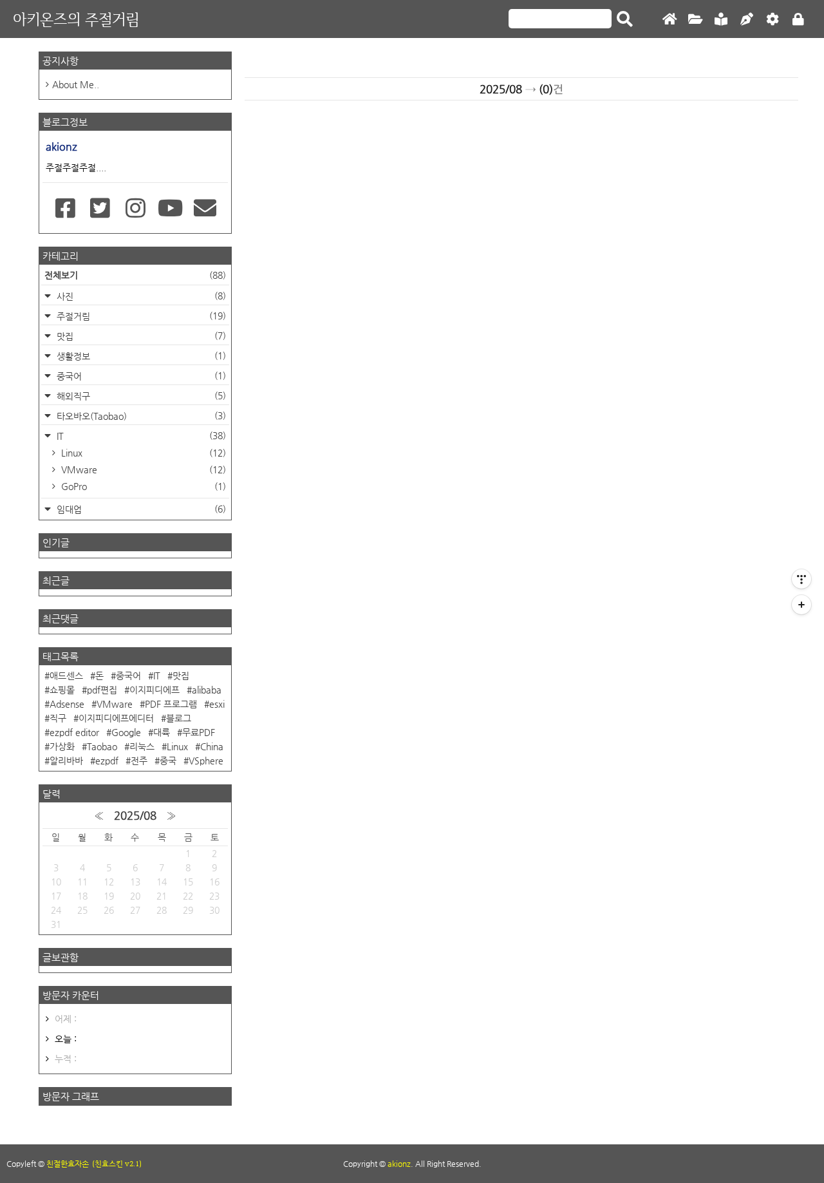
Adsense (67, 704)
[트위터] (100, 209)
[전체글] (695, 19)
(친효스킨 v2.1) (117, 1164)
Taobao (102, 746)
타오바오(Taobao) (140, 415)
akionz (399, 1163)
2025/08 (135, 815)
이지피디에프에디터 (116, 718)
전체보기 (135, 275)
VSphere (206, 760)
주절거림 (140, 315)
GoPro (142, 486)
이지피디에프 (154, 690)
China (211, 746)
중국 (168, 760)
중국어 (140, 375)
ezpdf (106, 760)
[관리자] (772, 19)
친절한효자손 (67, 1163)
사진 (140, 295)
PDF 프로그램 (171, 704)
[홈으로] (669, 19)
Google (126, 732)
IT (140, 435)
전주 (139, 760)
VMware (142, 469)
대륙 (161, 732)
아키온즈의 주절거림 (76, 19)
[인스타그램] (135, 209)
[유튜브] (170, 209)
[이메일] (205, 209)
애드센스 (66, 675)
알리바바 (66, 760)
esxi (217, 704)
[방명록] (721, 19)
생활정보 (140, 355)
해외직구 (140, 395)
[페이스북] (66, 209)
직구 (58, 718)
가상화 (62, 746)
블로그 (178, 718)
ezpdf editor (74, 732)
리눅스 (141, 746)
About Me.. (75, 84)
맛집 (140, 335)
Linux (142, 453)
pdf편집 (102, 690)
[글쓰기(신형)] (747, 19)
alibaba (206, 690)
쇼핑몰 (62, 690)
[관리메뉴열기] (801, 579)
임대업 (140, 509)
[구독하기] (801, 604)
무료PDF (198, 732)
